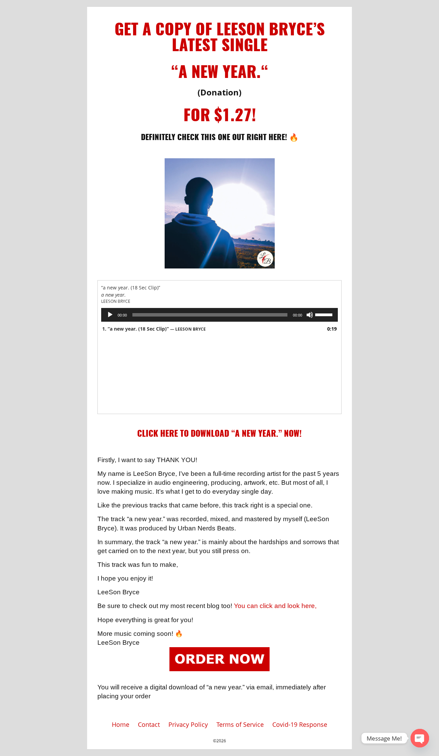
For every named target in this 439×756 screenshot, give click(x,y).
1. (154, 328)
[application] (219, 315)
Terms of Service (240, 724)
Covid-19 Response (299, 724)
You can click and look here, (275, 605)
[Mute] (309, 314)
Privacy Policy (188, 724)
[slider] (324, 314)
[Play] (110, 314)
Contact (149, 724)
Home (120, 724)
